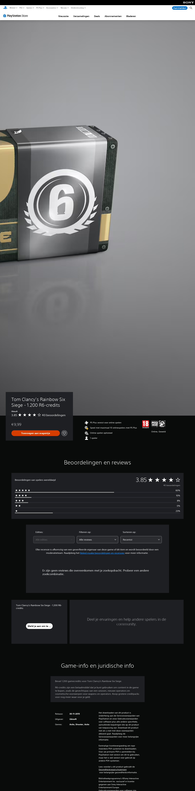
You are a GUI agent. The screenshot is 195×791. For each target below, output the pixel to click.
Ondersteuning (77, 8)
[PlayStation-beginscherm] (5, 8)
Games (29, 8)
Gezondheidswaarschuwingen (113, 769)
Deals (97, 16)
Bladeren (131, 16)
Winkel (12, 8)
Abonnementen (113, 16)
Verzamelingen (81, 16)
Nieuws (64, 8)
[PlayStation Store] (16, 15)
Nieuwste (63, 16)
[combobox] (54, 539)
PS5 (20, 8)
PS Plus (39, 8)
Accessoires (51, 8)
